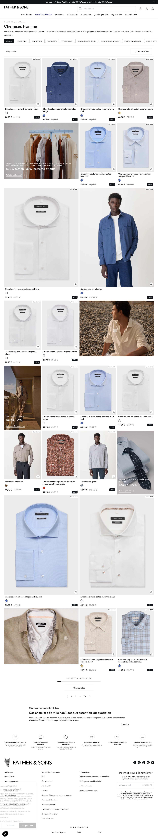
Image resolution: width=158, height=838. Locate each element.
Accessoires (85, 14)
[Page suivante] (90, 696)
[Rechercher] (80, 8)
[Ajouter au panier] (38, 104)
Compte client (47, 781)
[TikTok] (143, 762)
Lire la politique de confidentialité (16, 818)
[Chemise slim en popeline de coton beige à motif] (97, 635)
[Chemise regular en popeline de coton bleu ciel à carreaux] (135, 635)
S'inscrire (147, 785)
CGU (99, 832)
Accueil (6, 22)
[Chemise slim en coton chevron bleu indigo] (60, 85)
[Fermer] (155, 2)
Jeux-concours (85, 786)
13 (85, 696)
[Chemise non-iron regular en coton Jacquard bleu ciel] (135, 150)
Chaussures (72, 14)
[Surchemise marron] (22, 457)
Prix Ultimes (26, 14)
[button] (5, 834)
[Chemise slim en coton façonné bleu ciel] (97, 85)
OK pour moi (45, 826)
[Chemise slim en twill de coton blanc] (22, 84)
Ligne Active (116, 14)
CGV (79, 832)
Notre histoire (9, 776)
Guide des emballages (88, 791)
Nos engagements (11, 781)
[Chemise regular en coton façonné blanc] (22, 328)
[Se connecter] (146, 8)
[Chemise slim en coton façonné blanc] (41, 239)
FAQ (43, 776)
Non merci (11, 826)
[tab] (9, 41)
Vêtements (59, 14)
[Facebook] (134, 762)
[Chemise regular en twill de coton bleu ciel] (97, 150)
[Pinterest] (148, 762)
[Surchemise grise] (97, 457)
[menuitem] (26, 14)
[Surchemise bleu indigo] (116, 239)
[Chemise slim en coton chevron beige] (135, 84)
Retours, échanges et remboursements (57, 795)
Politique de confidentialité (90, 781)
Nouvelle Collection (43, 14)
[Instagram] (139, 762)
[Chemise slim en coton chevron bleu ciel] (97, 393)
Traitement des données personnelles (94, 776)
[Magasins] (140, 8)
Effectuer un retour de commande (55, 809)
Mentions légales (58, 832)
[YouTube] (152, 762)
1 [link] (67, 696)
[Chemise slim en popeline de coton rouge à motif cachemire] (60, 458)
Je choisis (28, 826)
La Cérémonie (131, 14)
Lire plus (7, 35)
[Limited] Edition (101, 14)
